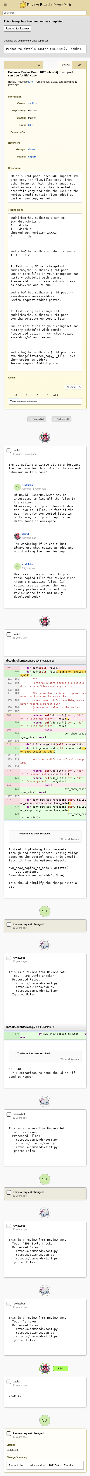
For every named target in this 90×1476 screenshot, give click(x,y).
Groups (20, 149)
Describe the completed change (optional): (26, 40)
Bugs (22, 125)
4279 (30, 81)
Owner (21, 103)
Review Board (49, 5)
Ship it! (60, 1368)
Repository (18, 110)
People (21, 156)
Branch (21, 117)
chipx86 (32, 156)
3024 (30, 125)
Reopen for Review (17, 28)
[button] (5, 6)
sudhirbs (32, 103)
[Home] (22, 4)
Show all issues (69, 839)
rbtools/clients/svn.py (20, 660)
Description (18, 167)
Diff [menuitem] (79, 64)
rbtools (31, 149)
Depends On (17, 132)
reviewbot (19, 957)
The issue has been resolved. (34, 833)
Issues (12, 377)
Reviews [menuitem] (65, 64)
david (16, 450)
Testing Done (15, 209)
